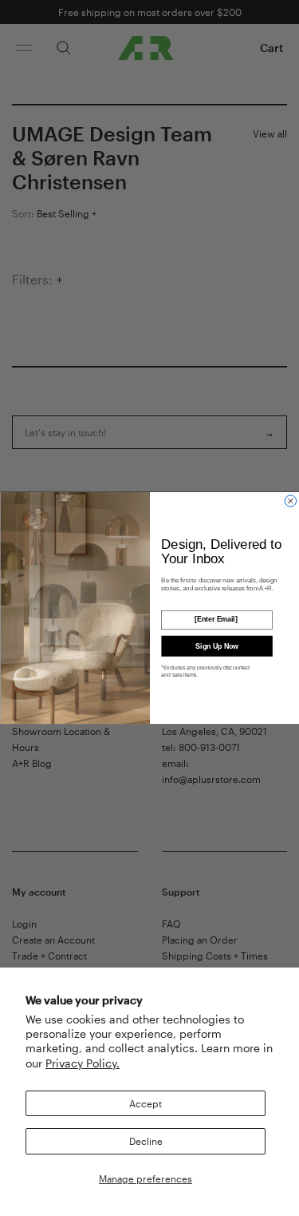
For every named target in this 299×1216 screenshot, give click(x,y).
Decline (146, 1140)
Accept (145, 1103)
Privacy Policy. (82, 1063)
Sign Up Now (216, 646)
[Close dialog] (290, 501)
